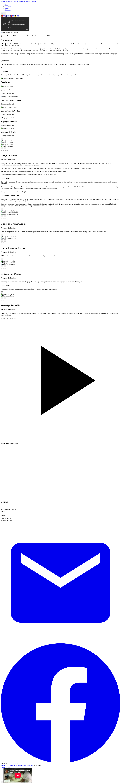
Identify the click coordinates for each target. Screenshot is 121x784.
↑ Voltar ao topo (5, 767)
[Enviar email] (60, 642)
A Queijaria (8, 6)
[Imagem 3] (5, 150)
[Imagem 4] (7, 150)
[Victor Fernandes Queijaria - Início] (19, 1)
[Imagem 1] (1, 150)
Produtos (7, 8)
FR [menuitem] (12, 16)
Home (6, 5)
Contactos (7, 10)
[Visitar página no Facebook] (60, 762)
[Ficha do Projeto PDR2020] (16, 765)
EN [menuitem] (7, 16)
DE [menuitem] (16, 16)
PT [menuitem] (3, 16)
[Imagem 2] (3, 150)
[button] (60, 89)
